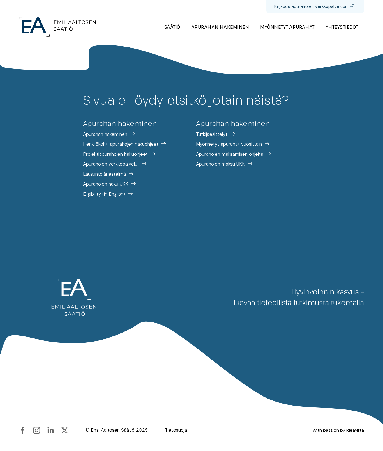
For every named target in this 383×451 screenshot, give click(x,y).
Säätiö (172, 27)
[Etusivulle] (57, 27)
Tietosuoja (176, 430)
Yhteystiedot (342, 27)
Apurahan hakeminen (220, 27)
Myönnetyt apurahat (287, 27)
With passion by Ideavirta (338, 430)
